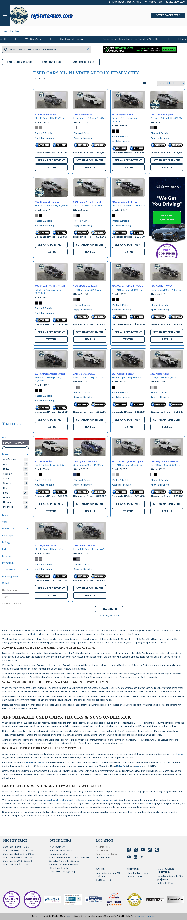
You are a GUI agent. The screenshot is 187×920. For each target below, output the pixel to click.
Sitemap (151, 916)
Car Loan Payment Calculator (63, 864)
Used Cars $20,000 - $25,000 (18, 857)
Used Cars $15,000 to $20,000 (18, 854)
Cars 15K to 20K (52, 62)
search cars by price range (80, 800)
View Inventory (57, 847)
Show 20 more (109, 609)
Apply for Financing (44, 138)
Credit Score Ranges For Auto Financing (69, 857)
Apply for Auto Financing (61, 850)
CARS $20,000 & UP (83, 62)
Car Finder (150, 803)
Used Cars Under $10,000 (16, 847)
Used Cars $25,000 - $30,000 (18, 861)
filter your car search (105, 800)
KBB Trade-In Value (59, 868)
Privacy (140, 916)
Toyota (40, 762)
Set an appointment (51, 160)
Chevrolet (180, 754)
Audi (125, 766)
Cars (68, 916)
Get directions (103, 857)
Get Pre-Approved (168, 15)
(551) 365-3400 (135, 876)
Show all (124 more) (109, 615)
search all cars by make (54, 800)
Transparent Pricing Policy (62, 871)
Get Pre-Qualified (167, 217)
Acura (138, 766)
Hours (104, 876)
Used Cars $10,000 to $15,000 (18, 850)
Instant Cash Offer (58, 854)
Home (5, 31)
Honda (29, 762)
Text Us (51, 167)
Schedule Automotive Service (64, 861)
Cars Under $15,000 (19, 62)
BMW (119, 766)
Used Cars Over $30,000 (15, 864)
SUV (35, 634)
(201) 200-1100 (104, 880)
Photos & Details (43, 133)
